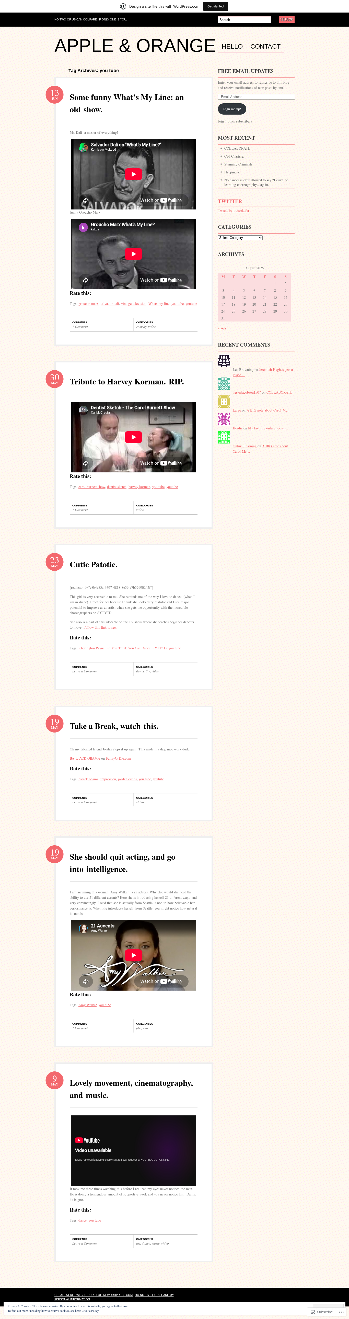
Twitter (230, 201)
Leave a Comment (84, 671)
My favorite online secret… (268, 428)
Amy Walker (87, 1004)
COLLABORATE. (237, 148)
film (138, 1028)
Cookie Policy (90, 1311)
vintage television (133, 303)
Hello (232, 46)
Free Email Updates (246, 71)
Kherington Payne (91, 648)
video (152, 326)
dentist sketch (116, 486)
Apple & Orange (135, 45)
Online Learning (245, 446)
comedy (141, 326)
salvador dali (110, 303)
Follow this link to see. (100, 627)
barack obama (88, 779)
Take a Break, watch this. (114, 726)
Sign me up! (232, 108)
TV (148, 671)
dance (140, 671)
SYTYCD (160, 648)
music (156, 1243)
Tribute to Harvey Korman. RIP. (127, 381)
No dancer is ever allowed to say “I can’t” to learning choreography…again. (256, 182)
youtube (191, 303)
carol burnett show (91, 486)
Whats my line (158, 303)
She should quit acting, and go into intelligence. (122, 862)
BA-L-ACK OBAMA (85, 758)
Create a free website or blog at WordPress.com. (93, 1294)
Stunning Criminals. (238, 164)
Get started (215, 6)
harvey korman (139, 486)
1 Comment (80, 326)
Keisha (237, 428)
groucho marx (88, 303)
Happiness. (232, 172)
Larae (237, 410)
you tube (177, 303)
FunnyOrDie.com (118, 758)
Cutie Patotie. (94, 564)
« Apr (222, 328)
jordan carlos (127, 779)
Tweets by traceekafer (233, 210)
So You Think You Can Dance (128, 648)
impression (108, 779)
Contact (265, 46)
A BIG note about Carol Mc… (269, 410)
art (138, 1243)
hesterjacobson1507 (247, 392)
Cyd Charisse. (234, 156)
